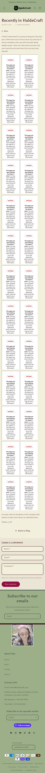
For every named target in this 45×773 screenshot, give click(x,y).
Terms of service (23, 767)
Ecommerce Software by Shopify (23, 763)
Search (6, 660)
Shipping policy (34, 767)
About (6, 664)
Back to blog (24, 531)
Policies (7, 674)
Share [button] (6, 31)
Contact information (16, 770)
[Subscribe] (38, 616)
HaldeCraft (10, 763)
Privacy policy (12, 767)
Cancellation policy (31, 770)
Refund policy (39, 763)
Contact (7, 669)
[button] (4, 8)
